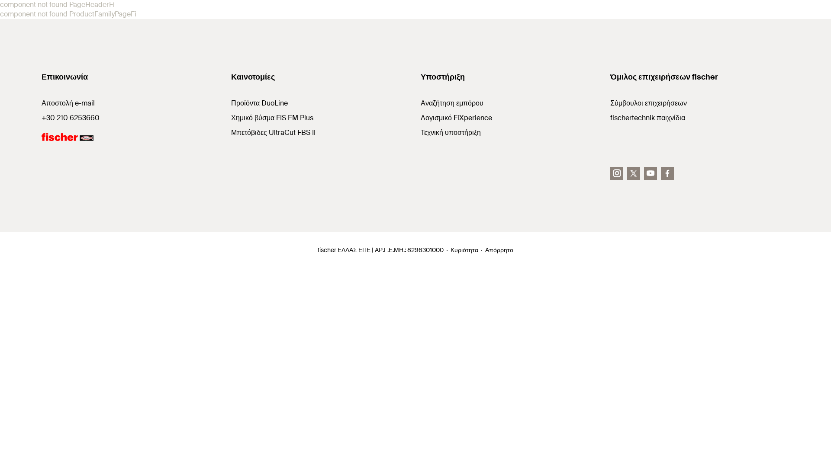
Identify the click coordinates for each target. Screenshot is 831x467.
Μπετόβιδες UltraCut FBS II (273, 132)
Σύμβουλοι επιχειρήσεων (648, 103)
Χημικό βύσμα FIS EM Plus (272, 117)
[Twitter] (633, 173)
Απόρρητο (499, 250)
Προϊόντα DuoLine (259, 103)
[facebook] (667, 173)
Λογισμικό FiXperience (456, 117)
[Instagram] (616, 173)
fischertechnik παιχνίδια (647, 117)
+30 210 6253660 (71, 117)
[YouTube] (650, 173)
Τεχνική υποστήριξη (451, 132)
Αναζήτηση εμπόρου (452, 103)
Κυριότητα (464, 250)
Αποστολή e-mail (68, 103)
